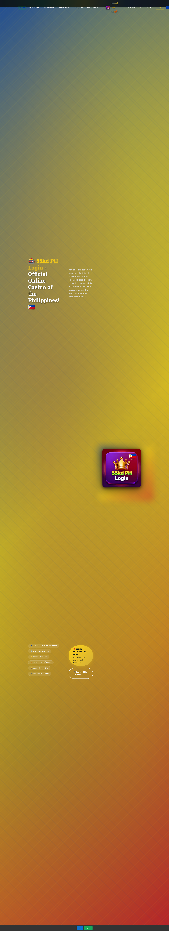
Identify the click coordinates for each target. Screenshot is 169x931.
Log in (80, 928)
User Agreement (93, 7)
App (141, 7)
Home (22, 7)
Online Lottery (34, 7)
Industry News (130, 7)
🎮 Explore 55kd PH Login (80, 673)
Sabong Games (64, 7)
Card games (78, 7)
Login (149, 7)
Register (88, 928)
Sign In (160, 7)
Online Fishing (48, 7)
